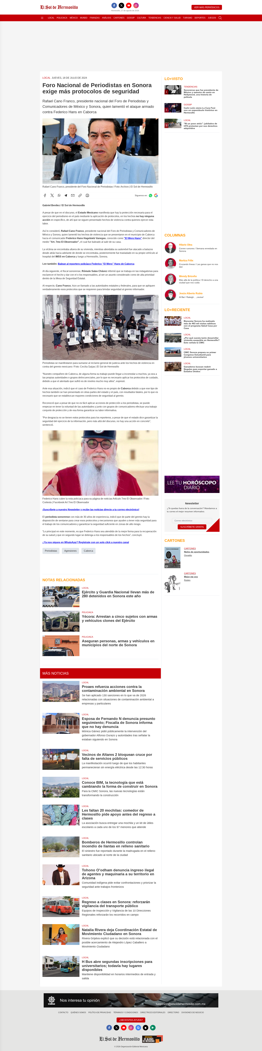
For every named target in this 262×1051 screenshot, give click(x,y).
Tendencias (154, 18)
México (74, 18)
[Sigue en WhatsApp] (150, 195)
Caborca (88, 551)
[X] (121, 5)
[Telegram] (66, 195)
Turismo (187, 18)
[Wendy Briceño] (171, 279)
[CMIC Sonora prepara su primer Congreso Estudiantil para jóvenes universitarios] (173, 352)
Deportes (200, 18)
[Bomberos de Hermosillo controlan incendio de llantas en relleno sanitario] (60, 848)
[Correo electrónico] (72, 195)
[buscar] (220, 18)
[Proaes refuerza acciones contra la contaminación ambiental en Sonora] (60, 695)
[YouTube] (128, 5)
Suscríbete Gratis (192, 527)
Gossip (131, 18)
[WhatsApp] (59, 195)
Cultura (141, 18)
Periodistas (51, 551)
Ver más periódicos (206, 7)
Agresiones (70, 551)
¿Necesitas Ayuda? (131, 1020)
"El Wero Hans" (133, 238)
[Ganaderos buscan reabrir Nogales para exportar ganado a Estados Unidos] (173, 367)
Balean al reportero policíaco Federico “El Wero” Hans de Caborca (96, 264)
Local (51, 18)
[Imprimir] (87, 195)
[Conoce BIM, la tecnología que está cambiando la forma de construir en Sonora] (60, 789)
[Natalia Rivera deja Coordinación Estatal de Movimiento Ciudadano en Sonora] (60, 938)
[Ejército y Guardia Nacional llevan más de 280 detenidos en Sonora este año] (60, 596)
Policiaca (62, 18)
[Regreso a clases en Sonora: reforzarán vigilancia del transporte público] (60, 908)
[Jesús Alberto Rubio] (171, 295)
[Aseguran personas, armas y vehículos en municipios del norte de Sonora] (60, 645)
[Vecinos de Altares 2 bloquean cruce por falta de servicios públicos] (60, 761)
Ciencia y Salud (172, 18)
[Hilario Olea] (171, 248)
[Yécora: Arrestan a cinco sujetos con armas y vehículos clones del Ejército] (60, 621)
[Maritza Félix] (171, 263)
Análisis (106, 18)
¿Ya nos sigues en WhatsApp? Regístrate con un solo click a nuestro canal (85, 542)
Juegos (212, 18)
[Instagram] (136, 5)
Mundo (83, 18)
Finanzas (95, 18)
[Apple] (145, 1027)
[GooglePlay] (153, 1027)
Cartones (119, 18)
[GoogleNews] (138, 1027)
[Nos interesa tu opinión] (131, 1000)
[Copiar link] (80, 195)
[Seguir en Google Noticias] (156, 195)
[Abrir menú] (42, 18)
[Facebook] (114, 5)
